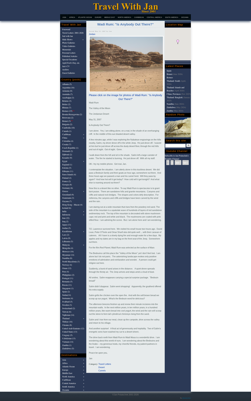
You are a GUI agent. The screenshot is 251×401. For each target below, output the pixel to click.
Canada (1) (66, 131)
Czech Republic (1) (70, 147)
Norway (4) (67, 264)
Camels (102, 371)
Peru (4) (65, 271)
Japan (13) (66, 224)
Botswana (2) (67, 117)
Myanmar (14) (68, 254)
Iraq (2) (65, 221)
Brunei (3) (67, 121)
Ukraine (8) (67, 325)
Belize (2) (66, 104)
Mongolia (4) (67, 248)
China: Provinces (174, 94)
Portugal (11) (67, 278)
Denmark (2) (67, 151)
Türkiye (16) (67, 321)
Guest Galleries (68, 72)
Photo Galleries (68, 42)
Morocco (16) (68, 251)
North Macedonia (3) (71, 261)
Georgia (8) (67, 184)
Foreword (66, 29)
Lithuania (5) (67, 241)
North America (124, 17)
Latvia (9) (66, 238)
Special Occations (69, 59)
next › (178, 162)
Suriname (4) (67, 298)
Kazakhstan (67, 231)
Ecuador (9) (67, 157)
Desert (101, 367)
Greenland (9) (68, 194)
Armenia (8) (67, 90)
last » (185, 162)
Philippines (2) (68, 274)
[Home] (125, 12)
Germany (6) (67, 188)
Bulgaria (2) (67, 124)
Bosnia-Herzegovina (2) (72, 114)
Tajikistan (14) (68, 315)
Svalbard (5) (67, 301)
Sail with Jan (67, 36)
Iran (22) (65, 218)
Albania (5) (67, 84)
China (64, 137)
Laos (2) (65, 234)
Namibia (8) (67, 258)
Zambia (170, 110)
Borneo (170, 77)
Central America (154, 17)
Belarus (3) (66, 100)
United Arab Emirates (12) (73, 328)
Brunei (169, 74)
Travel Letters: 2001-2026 (73, 32)
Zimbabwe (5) (68, 348)
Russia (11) (67, 284)
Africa (72, 17)
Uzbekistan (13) (68, 338)
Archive (65, 69)
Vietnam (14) (67, 341)
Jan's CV (66, 66)
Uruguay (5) (67, 335)
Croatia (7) (66, 144)
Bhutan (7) (66, 107)
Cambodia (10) (68, 127)
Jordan (92, 34)
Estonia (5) (66, 167)
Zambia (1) (66, 345)
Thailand (66, 318)
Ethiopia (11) (67, 171)
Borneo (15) (68, 111)
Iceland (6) (66, 208)
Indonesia (66, 214)
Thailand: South (173, 80)
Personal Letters (68, 52)
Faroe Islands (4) (69, 174)
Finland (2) (66, 177)
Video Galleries (68, 46)
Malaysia (66, 244)
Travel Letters (104, 364)
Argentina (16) (68, 87)
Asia (64, 17)
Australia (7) (67, 94)
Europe (98, 17)
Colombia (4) (67, 141)
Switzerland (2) (68, 308)
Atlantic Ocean (85, 17)
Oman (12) (66, 268)
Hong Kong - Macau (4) (72, 204)
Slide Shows (67, 39)
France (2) (66, 181)
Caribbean (139, 17)
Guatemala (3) (68, 197)
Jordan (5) (66, 228)
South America (171, 17)
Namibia (170, 103)
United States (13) (69, 331)
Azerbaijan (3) (68, 97)
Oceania (185, 17)
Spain (169, 70)
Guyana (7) (67, 201)
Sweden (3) (67, 304)
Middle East (109, 17)
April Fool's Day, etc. (71, 62)
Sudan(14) (66, 295)
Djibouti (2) (67, 154)
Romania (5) (67, 281)
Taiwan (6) (66, 311)
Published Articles (69, 56)
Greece (65, 191)
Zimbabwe (171, 107)
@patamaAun (186, 398)
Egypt (64, 161)
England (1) (67, 164)
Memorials (66, 49)
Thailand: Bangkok (175, 97)
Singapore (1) (67, 288)
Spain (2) (66, 291)
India (64, 211)
